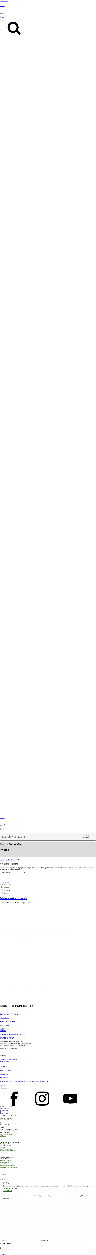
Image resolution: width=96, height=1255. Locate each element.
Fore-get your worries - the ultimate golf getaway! (19, 940)
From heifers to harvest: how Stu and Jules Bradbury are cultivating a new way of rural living (36, 993)
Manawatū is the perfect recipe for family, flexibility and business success (27, 997)
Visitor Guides (4, 1061)
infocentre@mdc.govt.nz (7, 1165)
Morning (6, 887)
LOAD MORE (4, 882)
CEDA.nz (3, 1136)
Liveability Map (45, 543)
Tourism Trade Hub (18, 1081)
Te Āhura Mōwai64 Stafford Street (5, 1161)
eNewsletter (3, 1048)
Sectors (6, 719)
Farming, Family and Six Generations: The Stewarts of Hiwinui (24, 986)
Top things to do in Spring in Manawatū (15, 936)
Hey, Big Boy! (5, 932)
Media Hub (27, 1081)
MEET (2, 719)
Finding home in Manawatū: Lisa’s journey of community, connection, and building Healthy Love (38, 928)
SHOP (38, 50)
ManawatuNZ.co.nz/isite (8, 1150)
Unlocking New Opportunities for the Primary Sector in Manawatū (26, 990)
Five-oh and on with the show (11, 971)
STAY (42, 50)
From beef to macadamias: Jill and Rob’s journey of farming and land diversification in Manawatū (38, 978)
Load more (3, 1001)
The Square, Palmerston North (10, 1144)
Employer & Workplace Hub (39, 1081)
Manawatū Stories (5, 1070)
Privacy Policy (4, 1108)
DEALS (46, 50)
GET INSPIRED (5, 50)
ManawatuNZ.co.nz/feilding (9, 1167)
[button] (81, 71)
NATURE (19, 50)
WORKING (23, 543)
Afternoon (7, 890)
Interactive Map (4, 1059)
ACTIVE (25, 50)
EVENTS (13, 50)
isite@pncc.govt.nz (6, 1149)
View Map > (7, 1191)
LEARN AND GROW (12, 543)
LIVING (2, 543)
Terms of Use (4, 1110)
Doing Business (16, 719)
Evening (6, 893)
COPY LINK (4, 1254)
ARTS (30, 50)
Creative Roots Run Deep (10, 982)
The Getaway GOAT (8, 974)
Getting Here (13, 1059)
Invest (10, 719)
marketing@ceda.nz (6, 1134)
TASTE (34, 50)
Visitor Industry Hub (6, 1081)
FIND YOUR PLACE (33, 543)
